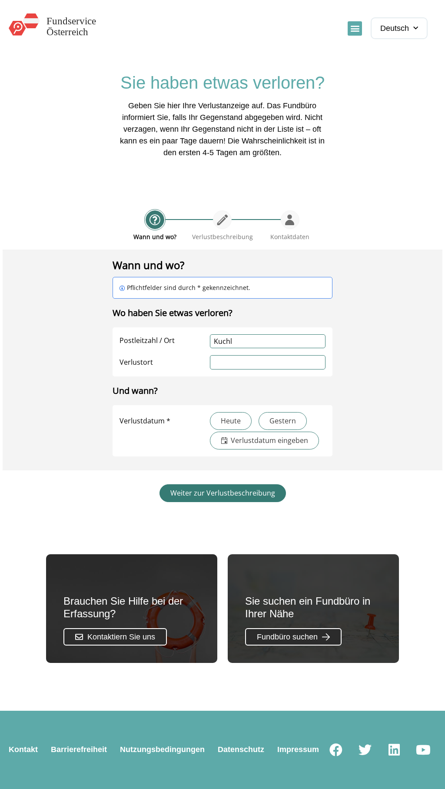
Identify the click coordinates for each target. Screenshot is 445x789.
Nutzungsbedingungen (162, 749)
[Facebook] (336, 750)
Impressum (298, 749)
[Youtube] (423, 750)
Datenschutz (241, 749)
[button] (355, 28)
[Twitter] (365, 750)
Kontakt (23, 749)
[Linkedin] (394, 750)
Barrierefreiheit (79, 749)
